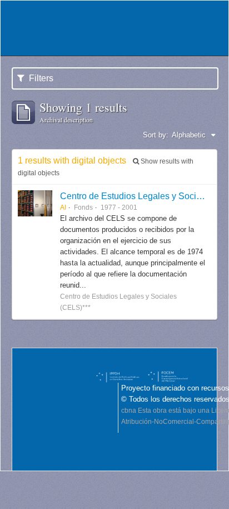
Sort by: (155, 135)
